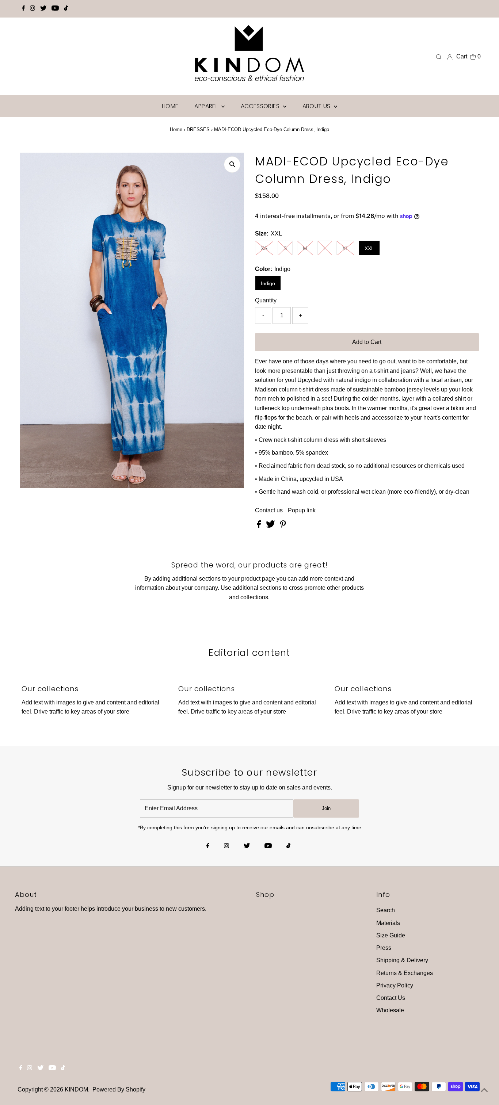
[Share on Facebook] (259, 526)
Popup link (302, 510)
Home (176, 129)
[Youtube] (55, 9)
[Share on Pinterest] (283, 526)
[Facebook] (23, 9)
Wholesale (390, 1010)
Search (385, 910)
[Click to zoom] (232, 164)
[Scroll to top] (484, 1090)
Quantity (266, 300)
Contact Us (390, 998)
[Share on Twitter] (271, 526)
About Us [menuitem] (317, 106)
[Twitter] (43, 9)
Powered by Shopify (118, 1089)
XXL (369, 248)
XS (264, 248)
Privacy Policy (394, 985)
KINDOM (76, 1089)
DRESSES (198, 129)
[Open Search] (438, 56)
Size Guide (390, 935)
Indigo (268, 283)
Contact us (269, 510)
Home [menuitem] (170, 106)
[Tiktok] (66, 9)
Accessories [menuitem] (261, 106)
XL (345, 248)
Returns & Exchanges (404, 973)
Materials (388, 923)
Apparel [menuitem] (206, 106)
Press (383, 948)
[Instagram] (32, 9)
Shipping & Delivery (402, 960)
